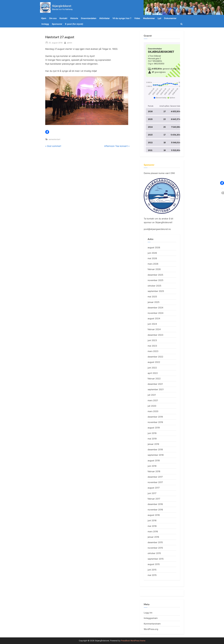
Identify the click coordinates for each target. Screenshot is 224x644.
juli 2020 (152, 406)
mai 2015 (152, 575)
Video (137, 18)
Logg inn (148, 612)
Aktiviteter (104, 18)
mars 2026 (153, 263)
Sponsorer (57, 24)
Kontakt (63, 18)
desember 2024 (155, 307)
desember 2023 (155, 335)
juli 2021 (152, 395)
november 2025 (155, 280)
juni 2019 (152, 433)
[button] (47, 132)
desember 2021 (155, 384)
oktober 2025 (154, 285)
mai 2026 (152, 258)
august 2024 (154, 318)
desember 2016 (155, 504)
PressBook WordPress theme (133, 641)
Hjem (43, 18)
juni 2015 (152, 569)
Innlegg (45, 24)
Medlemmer (149, 18)
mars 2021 (153, 400)
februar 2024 (154, 329)
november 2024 (155, 313)
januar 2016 (153, 537)
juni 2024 (152, 324)
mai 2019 (152, 438)
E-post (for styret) (74, 24)
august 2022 (154, 362)
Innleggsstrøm (151, 618)
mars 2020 (153, 411)
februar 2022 (154, 378)
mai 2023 (152, 345)
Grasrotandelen (88, 18)
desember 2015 (155, 542)
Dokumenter (170, 18)
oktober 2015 (154, 553)
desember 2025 (155, 275)
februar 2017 (154, 498)
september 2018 (156, 455)
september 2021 (156, 389)
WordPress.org (151, 629)
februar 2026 (154, 269)
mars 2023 (153, 351)
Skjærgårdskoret (61, 5)
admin (69, 42)
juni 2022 (152, 367)
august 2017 (154, 487)
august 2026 (154, 247)
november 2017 (155, 482)
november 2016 (155, 509)
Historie (74, 18)
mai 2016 (152, 526)
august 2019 (154, 427)
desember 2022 (155, 356)
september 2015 (156, 558)
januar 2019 (153, 444)
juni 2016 (152, 520)
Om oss (53, 18)
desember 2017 (155, 477)
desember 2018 (155, 449)
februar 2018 (154, 471)
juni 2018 (152, 466)
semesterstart (54, 139)
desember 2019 (155, 416)
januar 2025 (153, 302)
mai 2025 (152, 296)
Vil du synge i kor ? (122, 18)
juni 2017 (152, 493)
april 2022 (153, 373)
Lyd (159, 18)
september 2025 (156, 291)
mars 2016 (153, 531)
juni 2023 (152, 340)
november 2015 (155, 547)
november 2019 (155, 422)
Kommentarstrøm (152, 623)
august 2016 (154, 515)
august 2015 (154, 564)
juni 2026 (152, 253)
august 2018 (154, 460)
